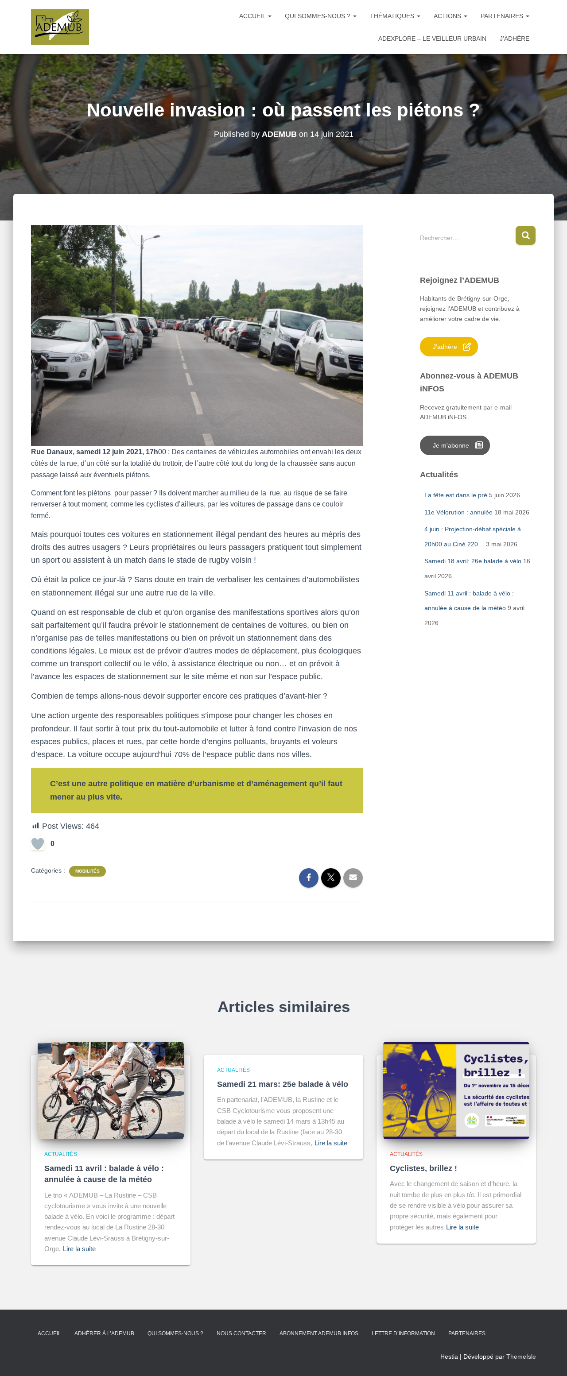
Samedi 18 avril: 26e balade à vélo (472, 560)
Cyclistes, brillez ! (423, 1168)
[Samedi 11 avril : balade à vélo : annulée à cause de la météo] (111, 1090)
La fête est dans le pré (455, 495)
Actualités (60, 1154)
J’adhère (514, 38)
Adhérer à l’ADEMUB (104, 1333)
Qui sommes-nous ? (318, 15)
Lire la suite (79, 1248)
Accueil (253, 15)
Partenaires (503, 15)
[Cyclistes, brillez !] (456, 1090)
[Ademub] (60, 27)
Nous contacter (241, 1333)
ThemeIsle (521, 1356)
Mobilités (87, 871)
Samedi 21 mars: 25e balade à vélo (282, 1084)
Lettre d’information (403, 1333)
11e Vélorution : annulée (458, 512)
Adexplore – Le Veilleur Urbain (432, 38)
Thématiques (393, 15)
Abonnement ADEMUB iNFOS (319, 1333)
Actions (448, 15)
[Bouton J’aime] (37, 843)
